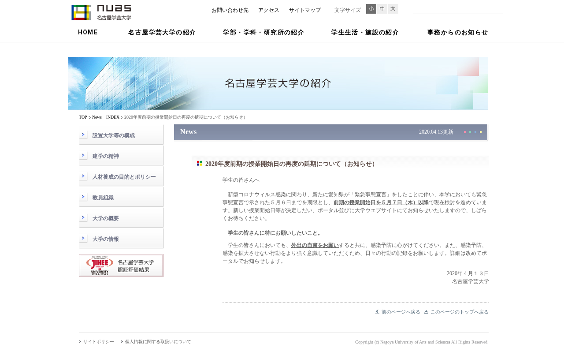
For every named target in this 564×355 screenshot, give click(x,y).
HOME (88, 32)
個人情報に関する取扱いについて (158, 341)
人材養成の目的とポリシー (124, 177)
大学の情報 (106, 239)
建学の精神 (106, 156)
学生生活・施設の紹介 (365, 32)
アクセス (268, 10)
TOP (83, 117)
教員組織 (103, 197)
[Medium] (382, 9)
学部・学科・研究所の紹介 (263, 32)
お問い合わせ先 (230, 10)
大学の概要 (106, 218)
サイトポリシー (98, 341)
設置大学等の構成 (114, 135)
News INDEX (105, 117)
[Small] (371, 9)
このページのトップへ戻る (459, 311)
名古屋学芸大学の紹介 (162, 32)
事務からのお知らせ (458, 32)
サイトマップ (305, 10)
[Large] (393, 9)
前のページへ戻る (401, 311)
